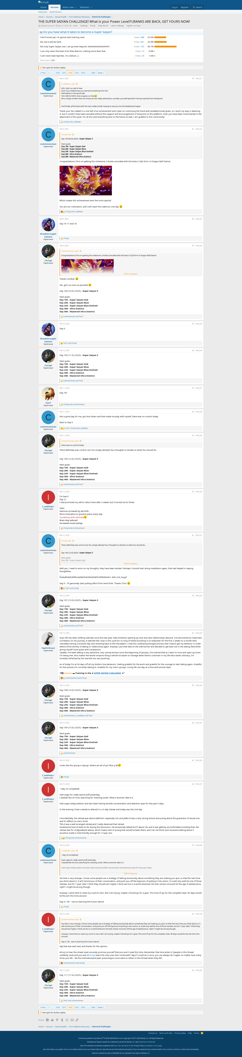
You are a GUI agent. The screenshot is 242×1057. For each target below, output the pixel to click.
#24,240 (199, 970)
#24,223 (199, 219)
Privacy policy (180, 1033)
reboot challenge (117, 26)
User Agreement (124, 1046)
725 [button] (139, 46)
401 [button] (139, 41)
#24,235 (199, 723)
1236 (93, 73)
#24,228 (199, 411)
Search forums (55, 12)
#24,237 (199, 784)
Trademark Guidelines (147, 1042)
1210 (58, 73)
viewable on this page (154, 1046)
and (72, 122)
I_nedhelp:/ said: (68, 84)
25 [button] (139, 55)
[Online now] (48, 257)
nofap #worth (103, 26)
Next (100, 73)
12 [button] (139, 51)
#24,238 (199, 845)
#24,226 (199, 350)
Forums (54, 7)
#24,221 (199, 78)
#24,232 (199, 595)
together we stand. (133, 26)
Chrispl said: (66, 134)
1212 (70, 73)
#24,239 (199, 914)
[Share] (193, 78)
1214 (83, 73)
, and (76, 428)
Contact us (152, 1033)
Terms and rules (165, 1033)
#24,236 (199, 760)
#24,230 (199, 491)
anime (75, 26)
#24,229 (199, 435)
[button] (76, 7)
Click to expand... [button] (131, 273)
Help (190, 1033)
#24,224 (199, 245)
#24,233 (199, 633)
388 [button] (139, 37)
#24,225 (199, 324)
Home (43, 7)
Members (84, 7)
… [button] (52, 73)
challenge (84, 26)
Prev (44, 73)
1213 (77, 73)
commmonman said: (70, 251)
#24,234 (199, 685)
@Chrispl (91, 955)
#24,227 (199, 388)
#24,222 (199, 129)
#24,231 (199, 535)
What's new (68, 7)
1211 (64, 73)
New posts (42, 12)
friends (93, 26)
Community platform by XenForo (100, 1038)
